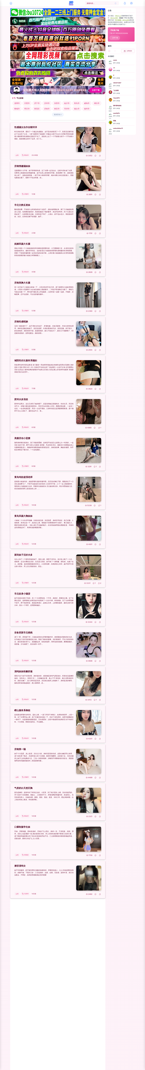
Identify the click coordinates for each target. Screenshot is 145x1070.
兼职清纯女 (20, 865)
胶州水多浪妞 (21, 399)
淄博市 (17, 103)
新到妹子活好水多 (23, 554)
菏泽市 (67, 109)
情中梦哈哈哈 (117, 105)
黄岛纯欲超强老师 (23, 477)
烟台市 (77, 109)
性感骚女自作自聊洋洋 (25, 127)
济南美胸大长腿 (22, 282)
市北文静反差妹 (22, 205)
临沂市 (67, 103)
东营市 (57, 103)
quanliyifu (116, 113)
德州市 (86, 109)
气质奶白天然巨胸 (23, 788)
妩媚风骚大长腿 (22, 243)
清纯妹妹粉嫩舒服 (23, 671)
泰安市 (57, 109)
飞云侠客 (116, 90)
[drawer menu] (11, 3)
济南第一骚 (20, 749)
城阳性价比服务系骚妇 (25, 360)
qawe (115, 60)
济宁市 (37, 103)
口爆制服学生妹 (22, 827)
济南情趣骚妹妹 (22, 166)
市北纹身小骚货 (22, 593)
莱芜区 (37, 109)
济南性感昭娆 (21, 321)
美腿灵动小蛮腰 (22, 438)
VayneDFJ (116, 98)
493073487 (117, 83)
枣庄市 (27, 109)
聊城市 (17, 109)
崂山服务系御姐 (22, 710)
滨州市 (47, 103)
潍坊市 (96, 103)
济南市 (47, 109)
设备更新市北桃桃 (23, 632)
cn (114, 68)
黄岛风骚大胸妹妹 (23, 516)
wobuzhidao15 (118, 128)
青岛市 (77, 103)
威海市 (86, 103)
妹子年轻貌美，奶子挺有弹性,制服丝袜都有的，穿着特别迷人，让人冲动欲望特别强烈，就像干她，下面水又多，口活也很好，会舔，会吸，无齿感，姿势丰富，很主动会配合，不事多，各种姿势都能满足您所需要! (44, 872)
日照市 (27, 103)
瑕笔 (114, 121)
